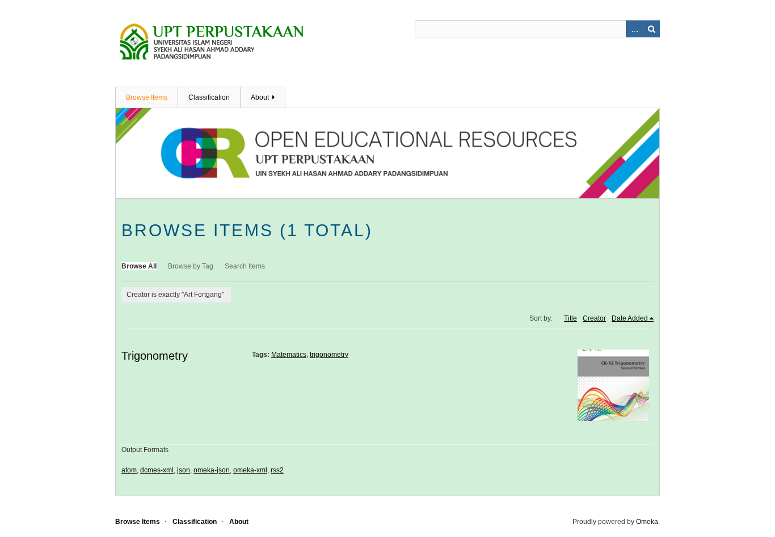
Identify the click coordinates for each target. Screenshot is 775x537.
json (183, 470)
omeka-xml (250, 470)
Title (570, 318)
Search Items (245, 266)
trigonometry (329, 355)
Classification (209, 97)
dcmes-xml (157, 470)
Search (651, 28)
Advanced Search (634, 28)
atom (129, 470)
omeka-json (211, 470)
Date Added (630, 318)
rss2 (277, 470)
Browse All (139, 266)
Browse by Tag (190, 266)
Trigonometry (154, 356)
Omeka (647, 522)
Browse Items (146, 97)
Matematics (288, 355)
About (260, 97)
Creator (594, 318)
